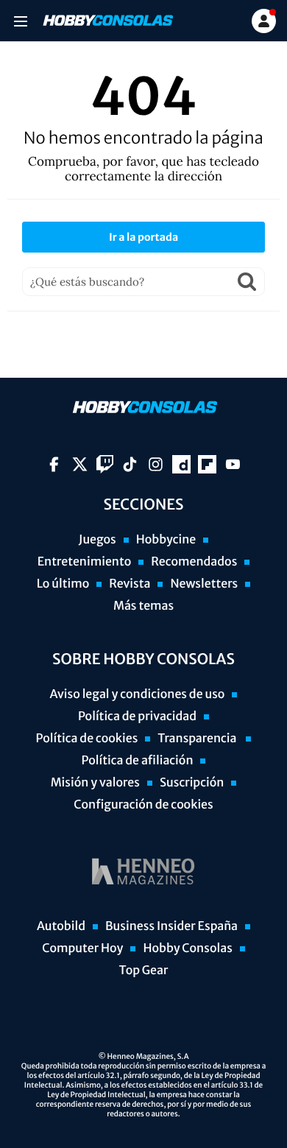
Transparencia (197, 738)
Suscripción (192, 782)
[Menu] (20, 21)
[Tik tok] (130, 464)
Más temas (143, 606)
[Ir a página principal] (106, 21)
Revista (129, 584)
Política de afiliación (138, 760)
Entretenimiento (85, 561)
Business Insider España (171, 926)
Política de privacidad (137, 716)
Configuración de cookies (143, 804)
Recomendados (194, 561)
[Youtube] (233, 464)
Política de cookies (87, 738)
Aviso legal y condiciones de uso (137, 694)
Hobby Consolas (187, 948)
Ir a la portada (143, 237)
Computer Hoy (82, 948)
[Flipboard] (207, 464)
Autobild (61, 926)
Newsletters (204, 584)
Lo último (63, 584)
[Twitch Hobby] (104, 464)
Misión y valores (95, 782)
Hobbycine (166, 539)
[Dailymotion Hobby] (181, 464)
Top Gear (144, 970)
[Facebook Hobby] (54, 464)
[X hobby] (80, 464)
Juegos (97, 539)
